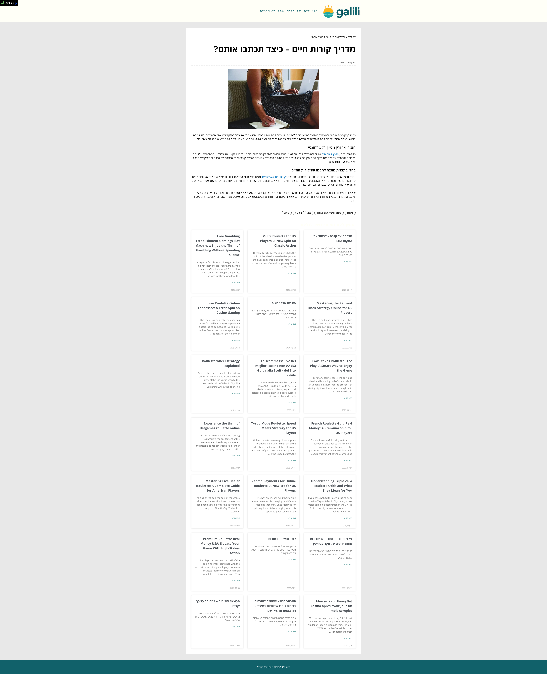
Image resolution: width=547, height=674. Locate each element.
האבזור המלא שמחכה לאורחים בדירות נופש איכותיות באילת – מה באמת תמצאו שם (275, 606)
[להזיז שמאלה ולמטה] (2, 4)
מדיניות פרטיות (267, 11)
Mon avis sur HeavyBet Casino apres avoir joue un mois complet (331, 606)
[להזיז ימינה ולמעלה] (4, 2)
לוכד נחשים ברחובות (282, 539)
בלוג (299, 11)
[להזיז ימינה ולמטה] (4, 4)
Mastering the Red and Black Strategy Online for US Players (330, 308)
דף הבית (352, 37)
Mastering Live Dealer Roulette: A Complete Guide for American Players (218, 485)
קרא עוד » (348, 261)
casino (350, 212)
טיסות (281, 11)
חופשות (290, 11)
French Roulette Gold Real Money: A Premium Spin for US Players (330, 428)
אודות (307, 11)
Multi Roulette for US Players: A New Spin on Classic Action (278, 240)
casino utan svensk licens (329, 212)
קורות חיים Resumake (274, 177)
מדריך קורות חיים (330, 154)
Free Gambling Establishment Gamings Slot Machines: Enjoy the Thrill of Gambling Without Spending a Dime (217, 245)
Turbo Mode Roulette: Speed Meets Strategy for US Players (273, 428)
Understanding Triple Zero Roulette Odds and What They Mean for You (331, 485)
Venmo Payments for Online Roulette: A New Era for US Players (274, 485)
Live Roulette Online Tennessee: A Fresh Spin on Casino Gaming (219, 308)
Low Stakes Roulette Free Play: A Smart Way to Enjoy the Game (331, 365)
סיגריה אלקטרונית (284, 303)
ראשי (315, 11)
